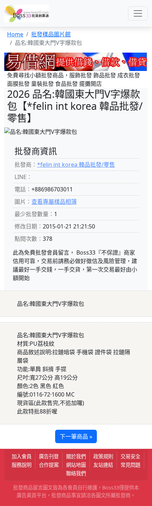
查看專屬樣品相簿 (54, 202)
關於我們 (76, 456)
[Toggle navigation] (138, 13)
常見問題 (130, 465)
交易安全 (130, 456)
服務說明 (21, 465)
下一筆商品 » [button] (76, 436)
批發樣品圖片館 (51, 34)
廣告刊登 (49, 456)
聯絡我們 (76, 473)
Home (15, 34)
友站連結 (103, 465)
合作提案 (49, 465)
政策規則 (103, 456)
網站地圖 (76, 465)
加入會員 (21, 456)
